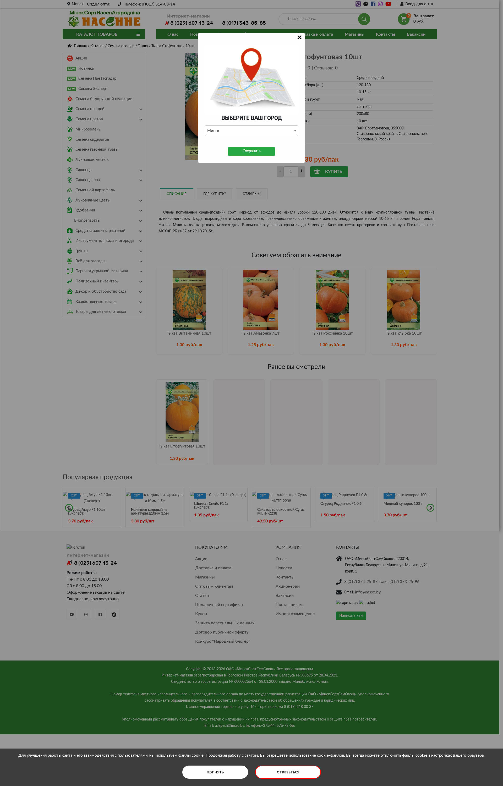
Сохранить (252, 151)
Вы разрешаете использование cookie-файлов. (302, 755)
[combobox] (251, 130)
